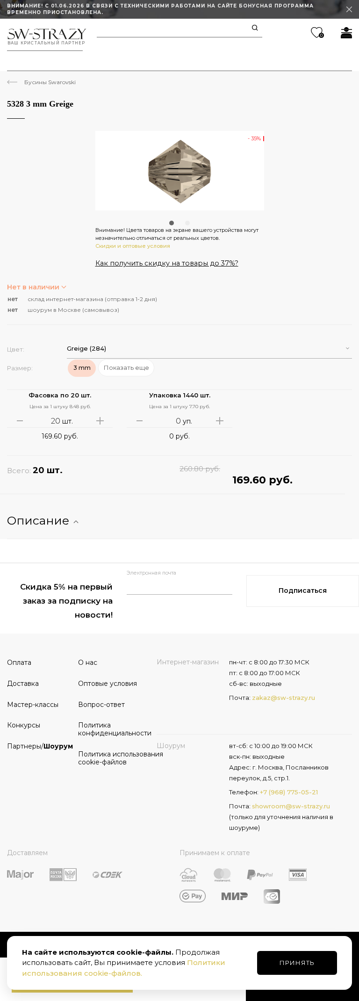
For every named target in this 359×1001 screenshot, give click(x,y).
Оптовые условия (107, 683)
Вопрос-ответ (101, 704)
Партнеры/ (39, 746)
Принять (297, 962)
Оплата (19, 662)
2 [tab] (187, 223)
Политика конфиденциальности (110, 729)
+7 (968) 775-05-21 (289, 792)
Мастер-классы (32, 704)
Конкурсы (23, 725)
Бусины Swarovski (50, 82)
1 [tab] (171, 223)
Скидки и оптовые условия (132, 246)
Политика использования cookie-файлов (110, 758)
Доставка (23, 683)
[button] (209, 348)
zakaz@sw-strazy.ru (283, 697)
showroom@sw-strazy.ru (291, 806)
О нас (87, 662)
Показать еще (126, 367)
